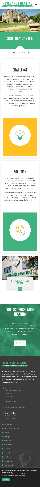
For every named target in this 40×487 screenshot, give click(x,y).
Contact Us (10, 485)
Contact (20, 343)
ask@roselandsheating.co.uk (20, 326)
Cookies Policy (9, 465)
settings (22, 476)
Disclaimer (8, 457)
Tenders (7, 449)
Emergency (8, 436)
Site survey (8, 445)
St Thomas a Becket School (20, 282)
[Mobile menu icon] (36, 4)
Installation (8, 424)
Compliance (8, 441)
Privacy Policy (9, 461)
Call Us (31, 485)
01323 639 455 (20, 323)
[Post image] (20, 268)
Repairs (7, 432)
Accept (6, 479)
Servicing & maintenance (13, 428)
